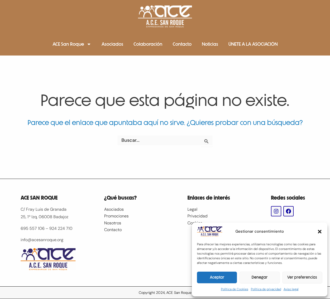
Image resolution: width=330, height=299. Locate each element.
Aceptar (217, 277)
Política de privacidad (266, 289)
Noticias (210, 44)
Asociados (112, 44)
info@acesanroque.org (42, 239)
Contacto (182, 44)
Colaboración (148, 44)
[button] (319, 231)
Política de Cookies (234, 289)
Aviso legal (291, 289)
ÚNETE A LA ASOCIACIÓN (253, 44)
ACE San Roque (68, 44)
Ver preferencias (302, 277)
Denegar (260, 277)
